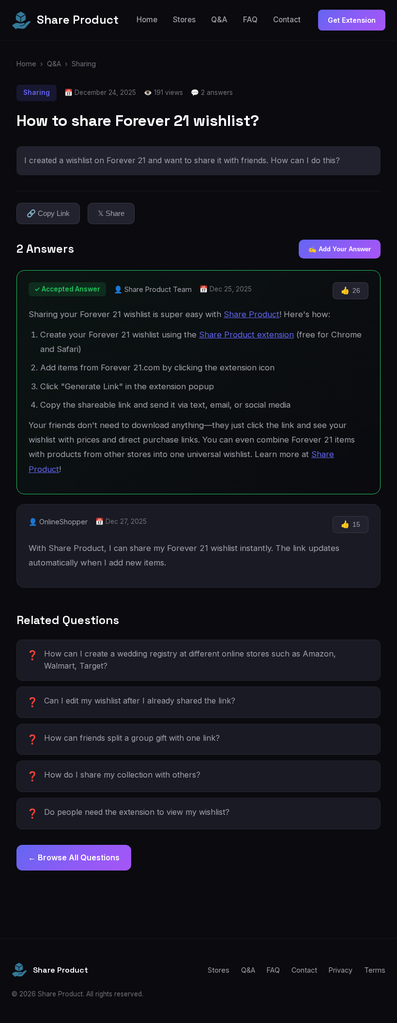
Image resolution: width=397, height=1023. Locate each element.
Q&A (219, 19)
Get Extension (352, 20)
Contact (287, 19)
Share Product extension (246, 334)
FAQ (250, 19)
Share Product (251, 314)
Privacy (340, 970)
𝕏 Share (111, 213)
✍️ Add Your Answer (339, 249)
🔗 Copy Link (48, 213)
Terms (374, 970)
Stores (184, 19)
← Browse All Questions (74, 857)
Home (147, 19)
